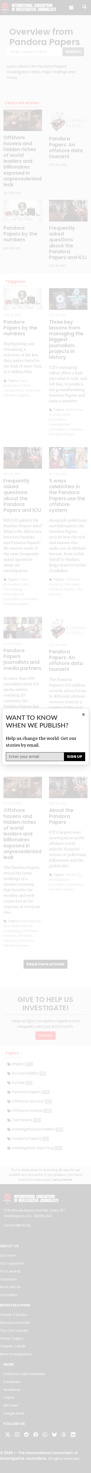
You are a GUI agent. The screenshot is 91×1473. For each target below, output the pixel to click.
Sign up (74, 756)
